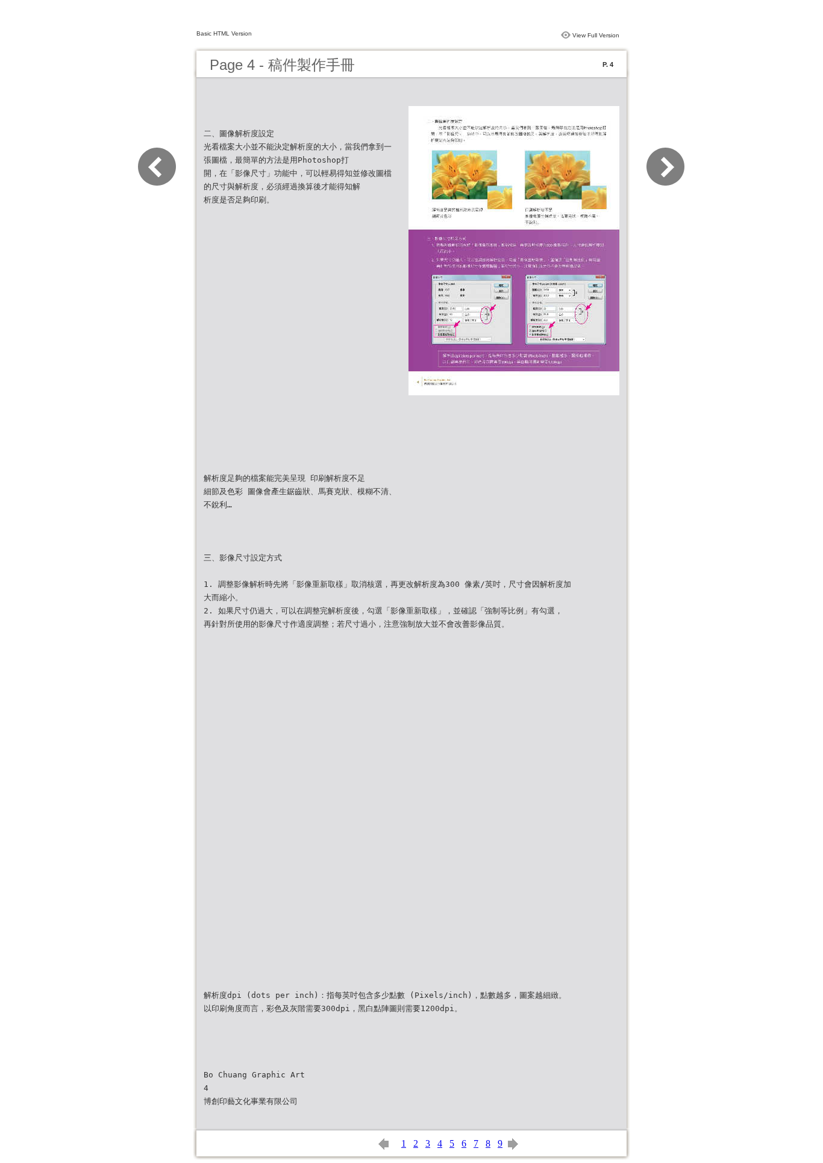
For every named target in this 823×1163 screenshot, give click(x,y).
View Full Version (595, 35)
